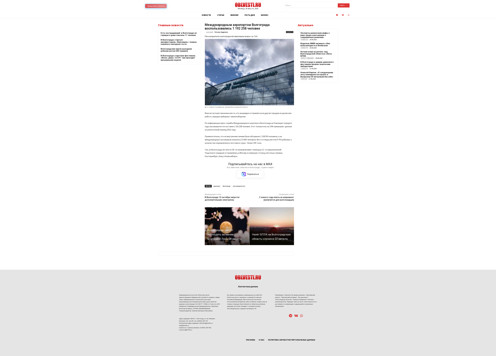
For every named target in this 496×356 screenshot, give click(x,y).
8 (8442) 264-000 (205, 327)
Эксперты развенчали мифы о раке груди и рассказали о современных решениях (315, 35)
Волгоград (226, 186)
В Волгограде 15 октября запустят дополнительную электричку (222, 198)
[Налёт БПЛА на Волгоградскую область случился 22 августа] (271, 226)
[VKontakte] (342, 15)
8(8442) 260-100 (202, 321)
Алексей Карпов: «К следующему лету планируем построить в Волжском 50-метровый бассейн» (316, 74)
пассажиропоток (239, 186)
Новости (289, 32)
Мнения (304, 79)
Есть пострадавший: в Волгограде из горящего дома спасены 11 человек (179, 34)
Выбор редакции (307, 58)
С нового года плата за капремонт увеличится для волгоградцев (276, 198)
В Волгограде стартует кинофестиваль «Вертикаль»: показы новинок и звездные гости (179, 42)
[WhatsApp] (348, 15)
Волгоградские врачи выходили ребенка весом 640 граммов (176, 50)
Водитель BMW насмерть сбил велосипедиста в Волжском (315, 44)
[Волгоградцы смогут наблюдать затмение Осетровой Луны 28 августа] (227, 226)
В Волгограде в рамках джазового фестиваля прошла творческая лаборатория (317, 64)
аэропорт (216, 186)
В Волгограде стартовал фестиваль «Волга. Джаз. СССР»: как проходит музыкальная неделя (178, 58)
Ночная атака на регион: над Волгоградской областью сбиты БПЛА (316, 54)
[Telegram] (337, 15)
